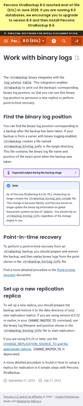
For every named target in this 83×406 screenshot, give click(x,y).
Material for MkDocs (29, 401)
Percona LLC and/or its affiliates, (23, 396)
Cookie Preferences (67, 396)
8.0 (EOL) (32, 40)
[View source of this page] (77, 57)
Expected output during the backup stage (37, 172)
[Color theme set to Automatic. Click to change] (54, 41)
